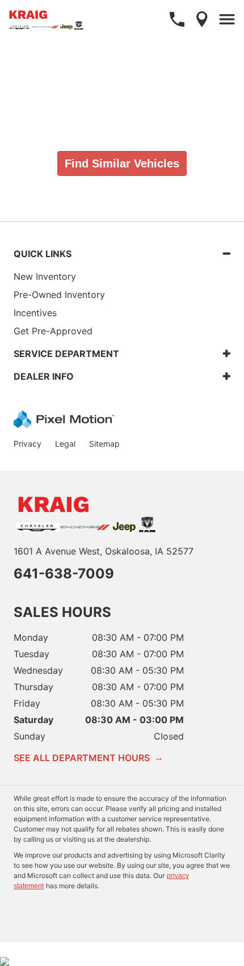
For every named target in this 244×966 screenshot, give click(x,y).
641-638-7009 (64, 573)
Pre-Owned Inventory (59, 294)
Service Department (66, 353)
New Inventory (45, 276)
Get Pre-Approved (53, 331)
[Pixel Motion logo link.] (64, 418)
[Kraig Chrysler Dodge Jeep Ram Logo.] (46, 19)
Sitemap (104, 443)
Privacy (27, 443)
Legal (65, 443)
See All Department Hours (88, 757)
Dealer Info (44, 376)
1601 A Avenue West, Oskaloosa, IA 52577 (103, 551)
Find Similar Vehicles (122, 163)
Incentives (35, 312)
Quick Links (42, 253)
